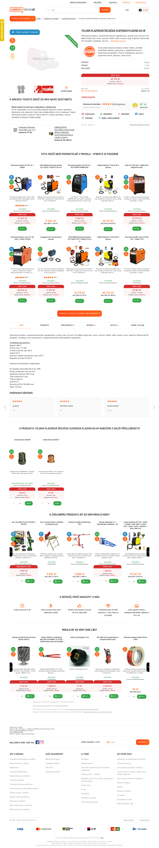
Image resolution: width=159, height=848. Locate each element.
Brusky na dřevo (124, 791)
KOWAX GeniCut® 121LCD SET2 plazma (108, 238)
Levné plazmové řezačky (59, 705)
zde (102, 838)
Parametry (44, 325)
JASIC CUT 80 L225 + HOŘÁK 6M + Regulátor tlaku (137, 166)
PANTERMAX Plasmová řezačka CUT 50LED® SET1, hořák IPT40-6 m (79, 239)
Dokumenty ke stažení (19, 763)
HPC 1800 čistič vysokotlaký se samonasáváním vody (107, 638)
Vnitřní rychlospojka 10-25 (79, 637)
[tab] (91, 325)
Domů (38, 18)
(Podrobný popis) (118, 41)
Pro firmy (97, 2)
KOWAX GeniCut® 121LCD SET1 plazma (108, 166)
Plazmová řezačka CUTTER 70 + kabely (22, 166)
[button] (5, 407)
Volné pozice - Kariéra (90, 774)
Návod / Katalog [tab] (137, 325)
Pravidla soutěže (17, 780)
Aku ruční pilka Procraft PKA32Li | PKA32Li (24, 523)
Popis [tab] (21, 325)
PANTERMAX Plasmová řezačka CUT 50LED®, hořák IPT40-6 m (51, 166)
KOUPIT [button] (31, 581)
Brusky (120, 787)
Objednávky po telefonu (20, 776)
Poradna (84, 759)
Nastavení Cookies (17, 801)
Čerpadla (121, 795)
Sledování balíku (53, 763)
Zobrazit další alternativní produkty (79, 313)
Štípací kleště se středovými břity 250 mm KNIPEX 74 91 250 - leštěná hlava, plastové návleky (51, 639)
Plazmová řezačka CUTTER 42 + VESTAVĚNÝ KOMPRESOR (79, 166)
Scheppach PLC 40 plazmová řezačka (51, 238)
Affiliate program (88, 798)
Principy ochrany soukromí (21, 784)
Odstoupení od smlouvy (20, 809)
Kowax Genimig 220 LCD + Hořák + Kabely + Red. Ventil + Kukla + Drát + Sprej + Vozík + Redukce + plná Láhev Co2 (135, 525)
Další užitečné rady (125, 803)
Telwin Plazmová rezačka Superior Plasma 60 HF (82, 709)
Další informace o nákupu (21, 805)
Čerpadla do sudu (124, 799)
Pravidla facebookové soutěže (23, 759)
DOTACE (49, 767)
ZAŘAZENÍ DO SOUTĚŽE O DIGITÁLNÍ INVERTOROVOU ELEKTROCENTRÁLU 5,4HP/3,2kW (64, 132)
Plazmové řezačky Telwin (139, 125)
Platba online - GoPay (19, 793)
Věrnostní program (78, 2)
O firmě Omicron (124, 763)
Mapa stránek (129, 820)
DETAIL (22, 228)
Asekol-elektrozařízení (19, 797)
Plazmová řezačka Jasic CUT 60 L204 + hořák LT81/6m (22, 238)
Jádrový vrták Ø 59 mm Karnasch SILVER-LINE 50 (24, 638)
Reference (85, 785)
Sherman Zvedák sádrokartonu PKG (79, 523)
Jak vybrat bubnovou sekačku (130, 767)
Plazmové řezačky (69, 18)
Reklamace (14, 767)
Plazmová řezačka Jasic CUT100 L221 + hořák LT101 (137, 238)
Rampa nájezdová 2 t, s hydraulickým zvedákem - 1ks (107, 523)
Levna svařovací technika (41, 705)
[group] (24, 552)
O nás (83, 789)
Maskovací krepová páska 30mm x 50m (135, 638)
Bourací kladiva (123, 783)
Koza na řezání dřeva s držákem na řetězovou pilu (51, 523)
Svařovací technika (51, 18)
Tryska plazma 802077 (51, 440)
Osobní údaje (144, 820)
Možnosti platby (53, 759)
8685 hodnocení (118, 104)
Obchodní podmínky (18, 772)
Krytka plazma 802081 (22, 440)
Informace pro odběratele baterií (24, 788)
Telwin (146, 62)
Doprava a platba (53, 772)
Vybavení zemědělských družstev (131, 759)
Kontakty (113, 2)
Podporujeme (87, 763)
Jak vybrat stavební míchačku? (130, 778)
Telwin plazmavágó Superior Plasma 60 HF (97, 712)
